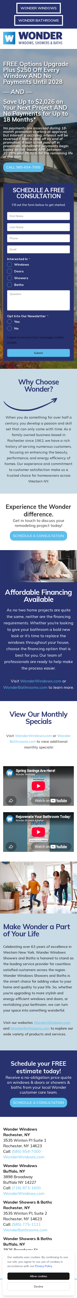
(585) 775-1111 (26, 1224)
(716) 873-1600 (26, 1187)
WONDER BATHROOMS (38, 20)
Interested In (18, 259)
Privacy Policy (43, 1266)
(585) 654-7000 (26, 1151)
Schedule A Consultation (38, 535)
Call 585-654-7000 (23, 167)
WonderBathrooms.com (25, 687)
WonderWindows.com (40, 680)
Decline (38, 1286)
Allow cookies (38, 1276)
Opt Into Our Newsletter (27, 316)
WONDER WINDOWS (39, 8)
